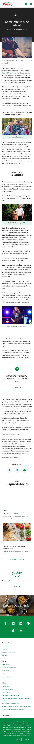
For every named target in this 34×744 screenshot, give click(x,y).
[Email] (24, 470)
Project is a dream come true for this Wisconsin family (15, 517)
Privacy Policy (6, 692)
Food (4, 543)
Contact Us (5, 671)
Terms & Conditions (8, 689)
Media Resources (7, 646)
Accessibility (6, 664)
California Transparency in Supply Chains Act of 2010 (17, 699)
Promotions (6, 686)
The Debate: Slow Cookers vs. (14, 547)
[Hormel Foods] (7, 4)
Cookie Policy (16, 735)
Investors (5, 655)
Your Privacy (9, 695)
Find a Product (6, 677)
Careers (4, 649)
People (17, 33)
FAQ (3, 674)
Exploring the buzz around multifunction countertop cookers (16, 552)
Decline (27, 739)
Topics (16, 586)
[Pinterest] (28, 623)
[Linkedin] (17, 470)
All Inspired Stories (16, 559)
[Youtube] (21, 630)
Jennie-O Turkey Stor (9, 73)
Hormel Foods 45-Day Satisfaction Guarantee (16, 706)
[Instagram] (13, 623)
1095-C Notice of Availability (11, 703)
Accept (18, 739)
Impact (5, 510)
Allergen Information (9, 667)
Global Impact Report (9, 652)
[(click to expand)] (31, 4)
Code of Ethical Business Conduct (13, 709)
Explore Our (16, 605)
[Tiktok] (13, 630)
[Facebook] (9, 470)
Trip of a (10, 513)
